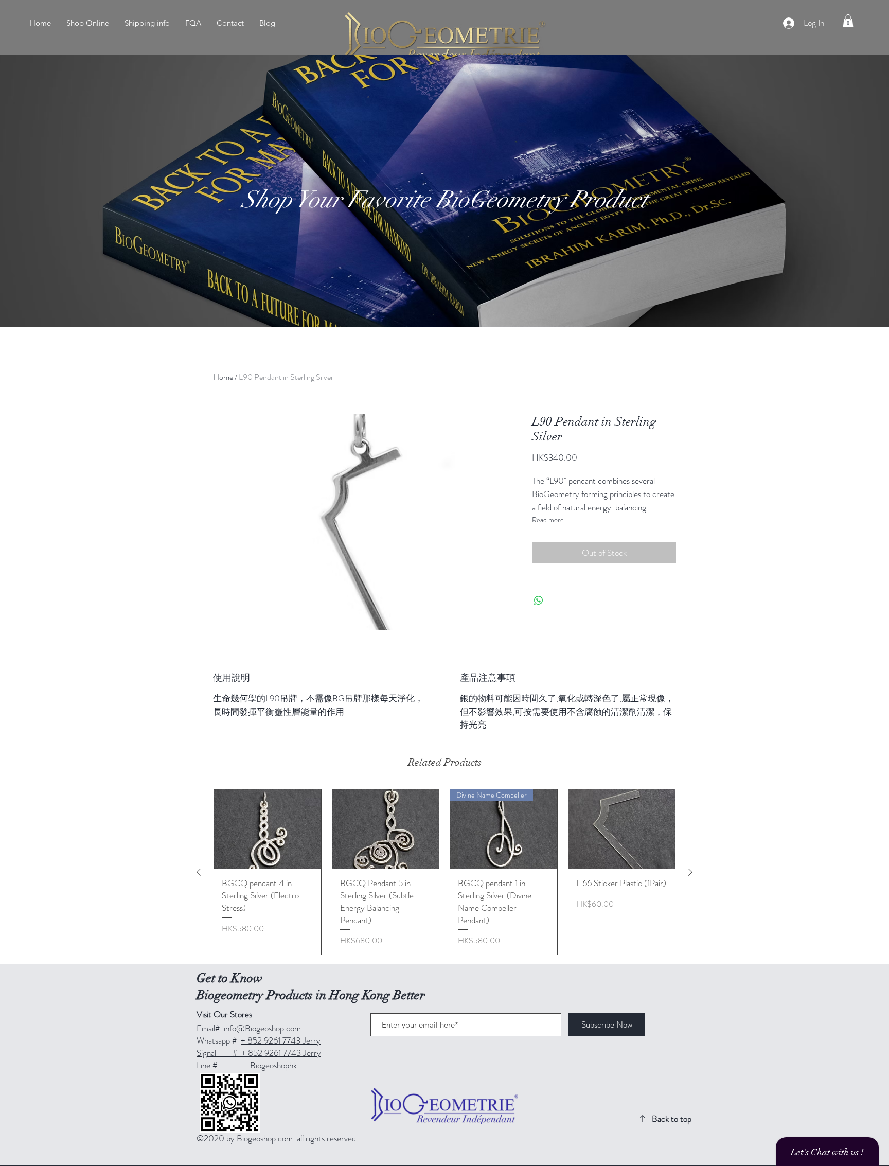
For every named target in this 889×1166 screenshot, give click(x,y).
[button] (848, 20)
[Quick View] (267, 829)
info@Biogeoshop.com (262, 1028)
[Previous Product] (198, 872)
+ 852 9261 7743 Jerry (281, 1040)
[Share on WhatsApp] (538, 600)
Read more (548, 520)
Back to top (671, 1118)
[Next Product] (690, 872)
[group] (444, 872)
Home (223, 377)
